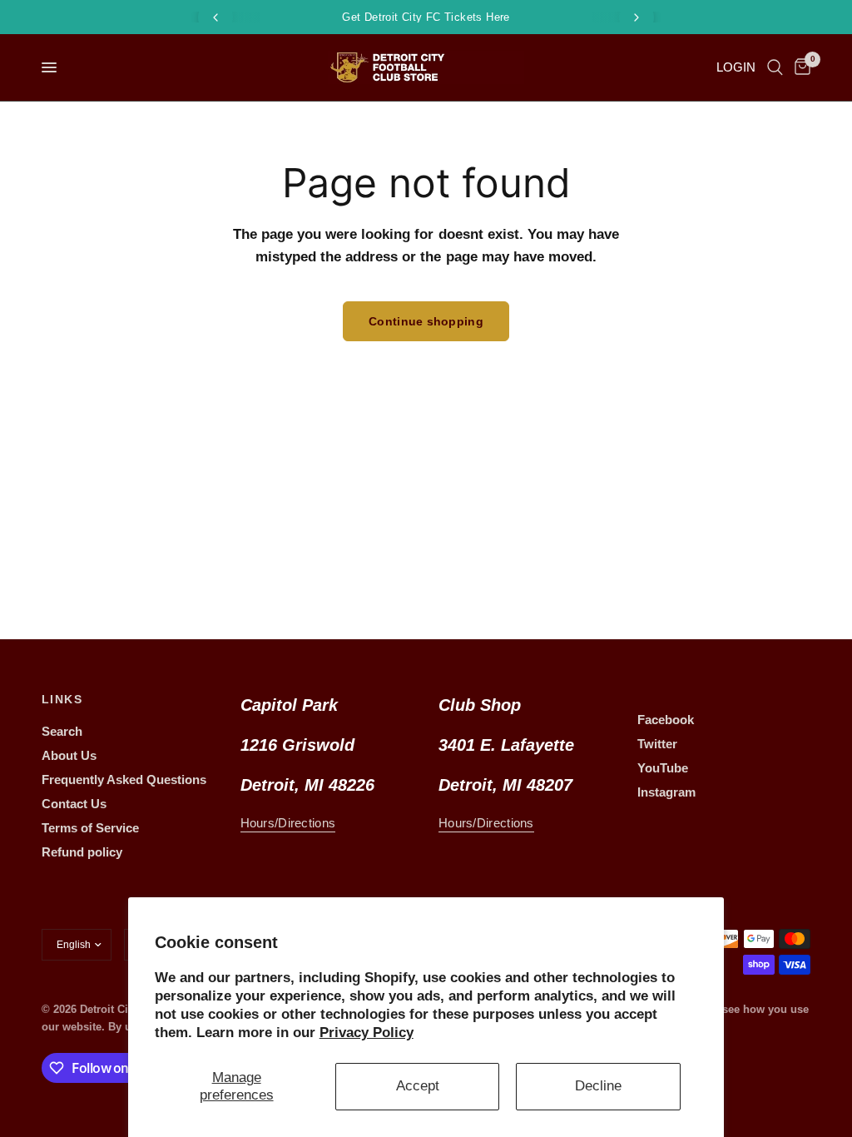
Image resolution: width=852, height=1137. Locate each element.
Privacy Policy (367, 1032)
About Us (69, 755)
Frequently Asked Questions (124, 779)
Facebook (665, 719)
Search (62, 731)
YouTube (662, 768)
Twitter (657, 744)
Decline (598, 1086)
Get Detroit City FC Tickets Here (425, 17)
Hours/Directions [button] (288, 823)
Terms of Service (90, 828)
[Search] (775, 67)
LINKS (62, 699)
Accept (417, 1086)
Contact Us (74, 804)
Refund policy (82, 852)
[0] (799, 67)
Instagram (666, 792)
